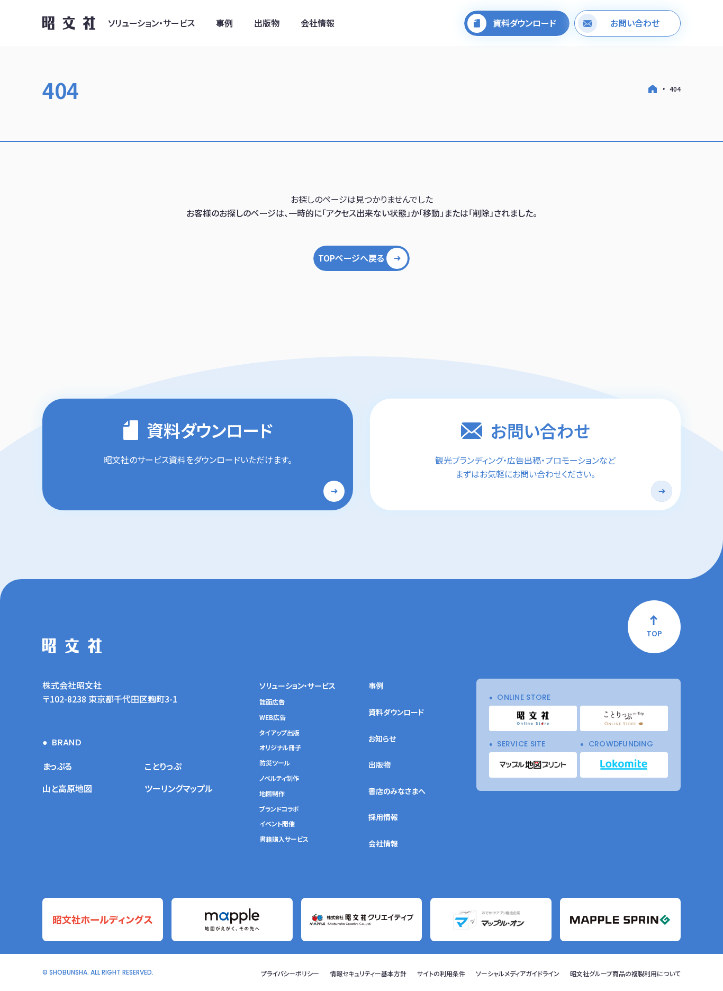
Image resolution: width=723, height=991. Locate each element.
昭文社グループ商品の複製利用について (625, 973)
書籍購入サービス (284, 839)
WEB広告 (272, 717)
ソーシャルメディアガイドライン (517, 973)
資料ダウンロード (396, 712)
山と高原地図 (67, 788)
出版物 (266, 22)
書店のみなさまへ (397, 791)
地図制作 (272, 793)
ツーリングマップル (178, 788)
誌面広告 (272, 702)
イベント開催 (277, 823)
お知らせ (382, 738)
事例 (224, 22)
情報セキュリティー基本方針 (368, 973)
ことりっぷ (162, 766)
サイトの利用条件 (441, 973)
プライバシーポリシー (290, 973)
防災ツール (274, 763)
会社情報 (318, 22)
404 (675, 88)
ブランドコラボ (279, 809)
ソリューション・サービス (151, 22)
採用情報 (383, 817)
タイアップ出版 (279, 732)
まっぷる (57, 766)
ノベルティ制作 (279, 778)
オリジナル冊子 (280, 747)
